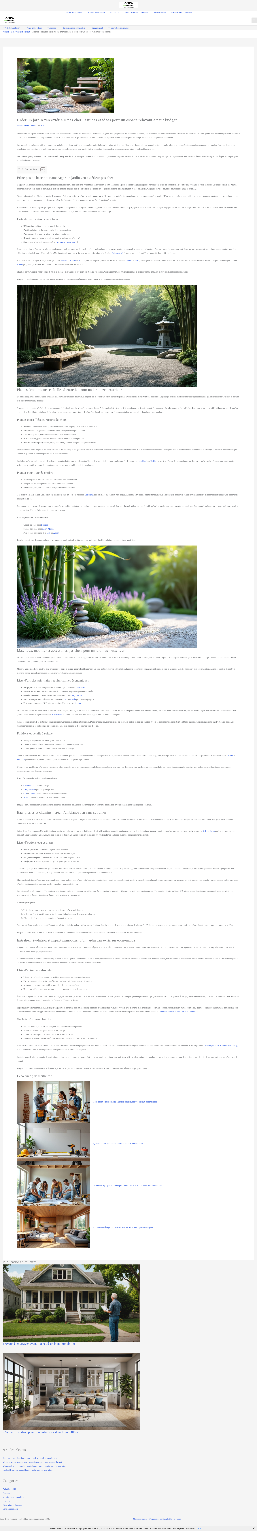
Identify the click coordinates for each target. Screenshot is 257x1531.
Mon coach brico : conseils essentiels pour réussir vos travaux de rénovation (125, 1102)
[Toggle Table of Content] (41, 169)
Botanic (81, 260)
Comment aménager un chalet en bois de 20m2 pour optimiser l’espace (123, 1227)
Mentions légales (140, 1519)
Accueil (6, 32)
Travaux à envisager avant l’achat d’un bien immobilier (39, 1343)
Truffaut (72, 260)
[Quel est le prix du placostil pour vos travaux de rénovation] (53, 1144)
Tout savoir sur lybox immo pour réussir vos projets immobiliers (29, 1458)
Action (130, 260)
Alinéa (20, 264)
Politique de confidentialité (160, 1519)
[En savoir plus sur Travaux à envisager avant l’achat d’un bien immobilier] (128, 1303)
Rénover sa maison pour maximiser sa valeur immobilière (40, 1432)
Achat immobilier (10, 1489)
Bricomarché (117, 253)
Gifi (136, 260)
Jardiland (64, 260)
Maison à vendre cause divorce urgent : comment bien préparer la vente (33, 1462)
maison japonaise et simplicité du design (222, 1045)
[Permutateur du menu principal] (254, 20)
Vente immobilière (10, 1509)
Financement (8, 1493)
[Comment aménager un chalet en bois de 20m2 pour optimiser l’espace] (53, 1227)
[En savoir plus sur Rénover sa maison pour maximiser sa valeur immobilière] (128, 1391)
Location (6, 1501)
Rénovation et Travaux (20, 32)
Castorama (60, 242)
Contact (177, 1519)
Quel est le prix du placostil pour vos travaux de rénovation (118, 1143)
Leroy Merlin (71, 242)
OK (200, 1528)
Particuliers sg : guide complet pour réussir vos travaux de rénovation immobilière (127, 1185)
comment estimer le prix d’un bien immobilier (179, 1012)
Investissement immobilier (14, 1497)
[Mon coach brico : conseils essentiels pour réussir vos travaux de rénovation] (53, 1102)
